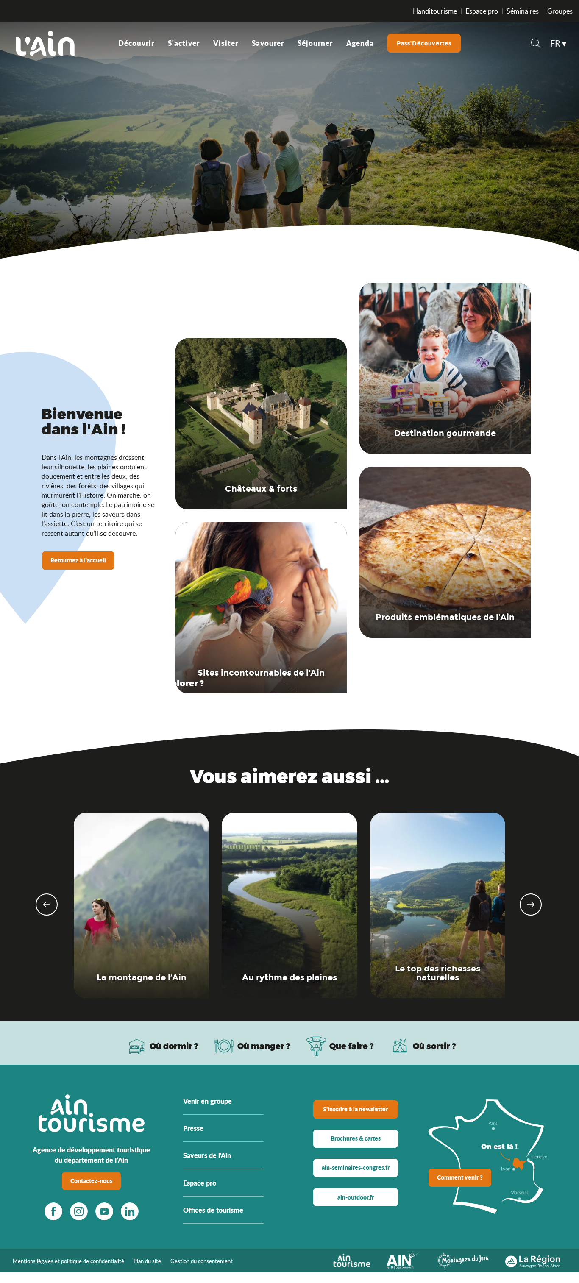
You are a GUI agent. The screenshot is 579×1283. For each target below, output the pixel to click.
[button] (535, 44)
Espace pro (481, 11)
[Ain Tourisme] (351, 1260)
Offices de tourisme (213, 1210)
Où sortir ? (434, 1046)
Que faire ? (351, 1046)
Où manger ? (263, 1046)
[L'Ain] (45, 43)
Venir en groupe (207, 1101)
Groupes (560, 11)
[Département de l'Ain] (403, 1260)
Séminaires (523, 11)
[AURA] (532, 1260)
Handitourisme (435, 11)
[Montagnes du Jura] (462, 1260)
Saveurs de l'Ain (207, 1155)
